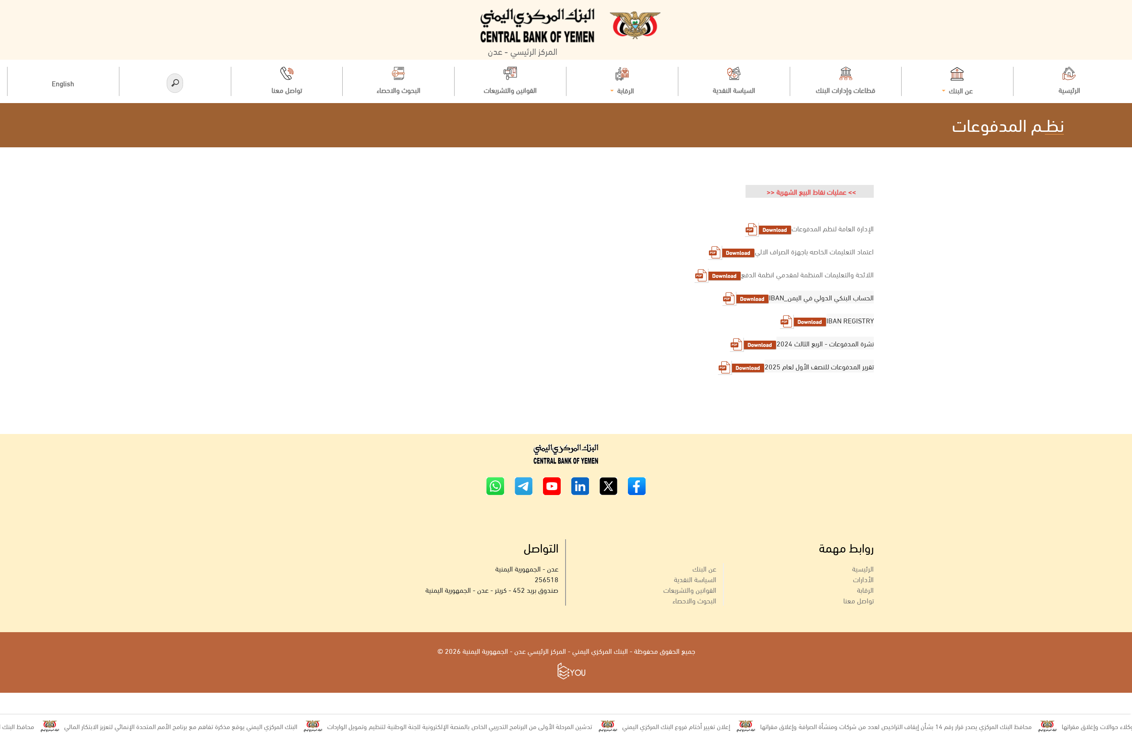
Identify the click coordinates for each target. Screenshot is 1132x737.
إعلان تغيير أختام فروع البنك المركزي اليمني (697, 726)
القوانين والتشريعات (689, 589)
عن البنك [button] (960, 90)
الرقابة (865, 589)
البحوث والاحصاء (694, 600)
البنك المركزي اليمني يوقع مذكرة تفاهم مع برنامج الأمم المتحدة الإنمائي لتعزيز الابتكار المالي (201, 726)
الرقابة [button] (625, 90)
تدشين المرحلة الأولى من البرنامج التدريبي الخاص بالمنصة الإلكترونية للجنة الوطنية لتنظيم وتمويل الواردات (480, 726)
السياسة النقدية (695, 578)
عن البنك (704, 568)
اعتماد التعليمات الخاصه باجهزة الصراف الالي (814, 251)
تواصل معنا (858, 600)
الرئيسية (863, 568)
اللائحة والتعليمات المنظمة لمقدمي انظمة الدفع (807, 274)
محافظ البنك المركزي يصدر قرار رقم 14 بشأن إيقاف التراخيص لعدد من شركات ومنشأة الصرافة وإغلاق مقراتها (916, 726)
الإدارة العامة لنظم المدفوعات (833, 228)
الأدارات (863, 578)
